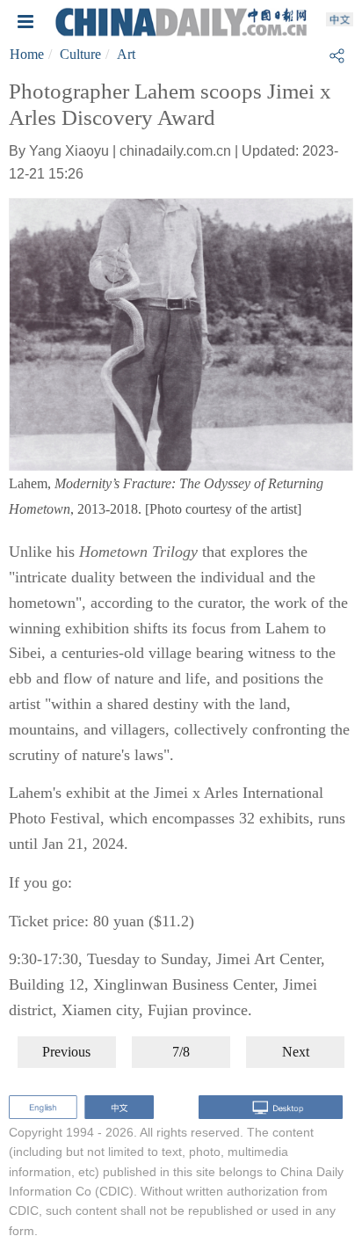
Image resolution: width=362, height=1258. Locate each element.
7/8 (181, 1051)
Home (27, 54)
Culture (80, 54)
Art (126, 54)
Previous (66, 1051)
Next (295, 1051)
